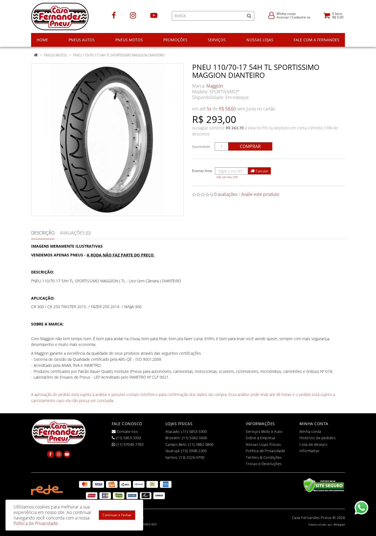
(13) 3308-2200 (193, 450)
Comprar (250, 146)
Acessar (283, 17)
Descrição (43, 233)
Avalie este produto (260, 194)
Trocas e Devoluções (264, 463)
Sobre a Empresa (260, 437)
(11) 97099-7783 (129, 444)
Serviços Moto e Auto (264, 431)
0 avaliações (226, 194)
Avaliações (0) (75, 233)
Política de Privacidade (265, 450)
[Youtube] (153, 15)
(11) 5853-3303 (128, 437)
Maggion (214, 86)
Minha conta (310, 431)
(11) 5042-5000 (194, 437)
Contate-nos (127, 431)
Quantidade (201, 146)
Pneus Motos (55, 55)
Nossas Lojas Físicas (263, 444)
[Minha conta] (271, 15)
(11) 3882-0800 (201, 444)
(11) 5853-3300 (194, 431)
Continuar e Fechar (117, 515)
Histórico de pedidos (317, 437)
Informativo (309, 450)
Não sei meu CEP (227, 177)
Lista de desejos (313, 444)
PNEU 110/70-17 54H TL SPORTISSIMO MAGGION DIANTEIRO (119, 55)
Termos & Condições (264, 457)
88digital (339, 524)
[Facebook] (114, 15)
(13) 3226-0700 (192, 457)
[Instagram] (133, 15)
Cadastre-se (301, 17)
